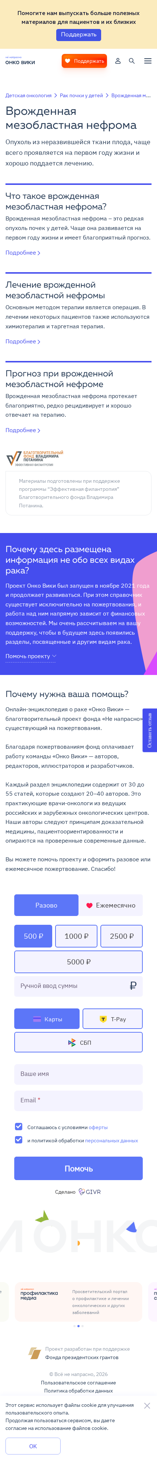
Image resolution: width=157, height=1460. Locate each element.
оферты (98, 1127)
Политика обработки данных (78, 1390)
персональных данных (111, 1140)
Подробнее (20, 252)
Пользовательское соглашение (78, 1382)
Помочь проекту (27, 656)
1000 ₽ (76, 936)
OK (33, 1446)
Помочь (79, 1168)
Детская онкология (28, 95)
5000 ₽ (79, 962)
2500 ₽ (122, 936)
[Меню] (148, 60)
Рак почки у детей (81, 95)
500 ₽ (33, 936)
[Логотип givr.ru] (90, 1192)
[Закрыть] (147, 1405)
